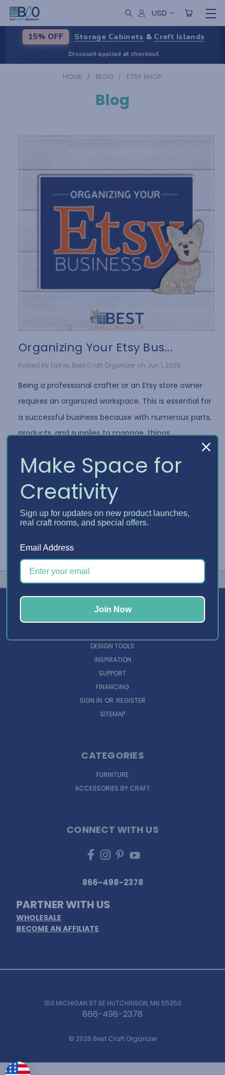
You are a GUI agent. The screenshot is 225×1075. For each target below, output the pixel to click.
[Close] (206, 447)
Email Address (47, 547)
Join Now (112, 609)
